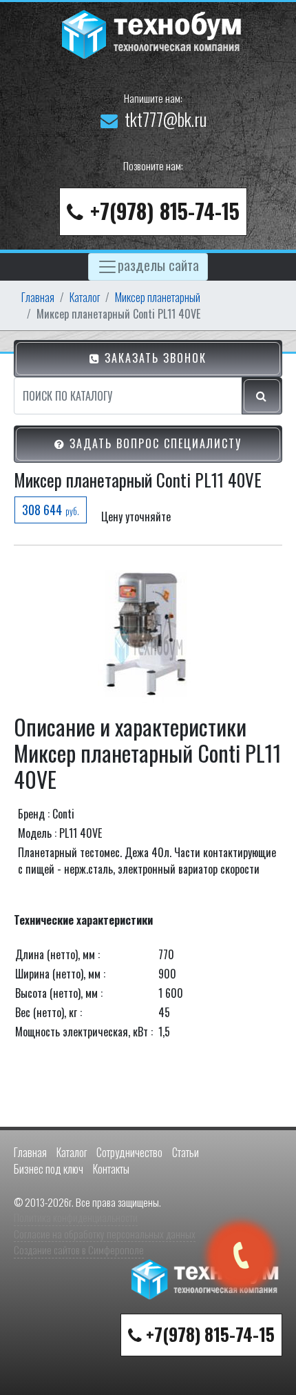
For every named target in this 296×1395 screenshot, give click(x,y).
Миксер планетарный (157, 297)
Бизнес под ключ (48, 1169)
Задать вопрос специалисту (153, 443)
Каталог (85, 297)
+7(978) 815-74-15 (165, 210)
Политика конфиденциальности (76, 1217)
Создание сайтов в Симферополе (79, 1249)
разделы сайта (158, 264)
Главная (37, 297)
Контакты (111, 1169)
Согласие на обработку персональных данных (104, 1233)
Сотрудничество (129, 1152)
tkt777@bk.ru (166, 119)
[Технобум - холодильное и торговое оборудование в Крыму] (153, 32)
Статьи (185, 1152)
